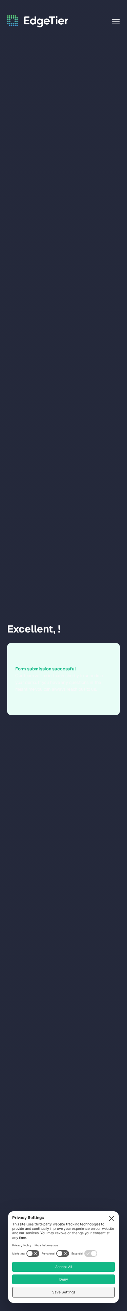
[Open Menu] (116, 21)
